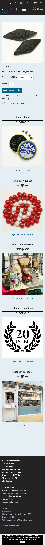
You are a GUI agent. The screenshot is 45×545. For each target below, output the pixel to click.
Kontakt (5, 508)
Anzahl (4, 84)
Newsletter (6, 502)
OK (22, 542)
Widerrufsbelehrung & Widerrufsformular (17, 520)
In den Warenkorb (10, 90)
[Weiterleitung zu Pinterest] (22, 210)
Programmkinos (20, 490)
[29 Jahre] (10, 9)
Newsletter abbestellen (10, 526)
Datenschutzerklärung (10, 517)
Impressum (6, 523)
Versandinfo (6, 511)
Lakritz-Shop (13, 493)
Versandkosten (22, 96)
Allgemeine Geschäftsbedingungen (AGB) (16, 514)
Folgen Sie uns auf (19, 234)
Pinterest (30, 234)
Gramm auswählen (9, 77)
